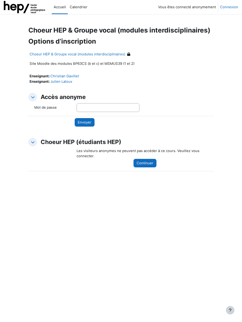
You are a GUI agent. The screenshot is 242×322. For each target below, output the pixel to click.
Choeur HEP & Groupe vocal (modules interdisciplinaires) (77, 54)
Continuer (145, 163)
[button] (32, 97)
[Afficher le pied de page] (230, 310)
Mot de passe (45, 107)
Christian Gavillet (64, 76)
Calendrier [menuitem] (78, 7)
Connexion (229, 7)
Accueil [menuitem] (60, 7)
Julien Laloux (61, 81)
